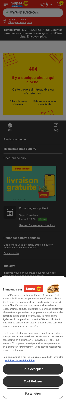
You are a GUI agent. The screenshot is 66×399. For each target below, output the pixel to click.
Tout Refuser (33, 381)
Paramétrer (33, 393)
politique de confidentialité (19, 360)
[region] (33, 337)
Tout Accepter (33, 369)
